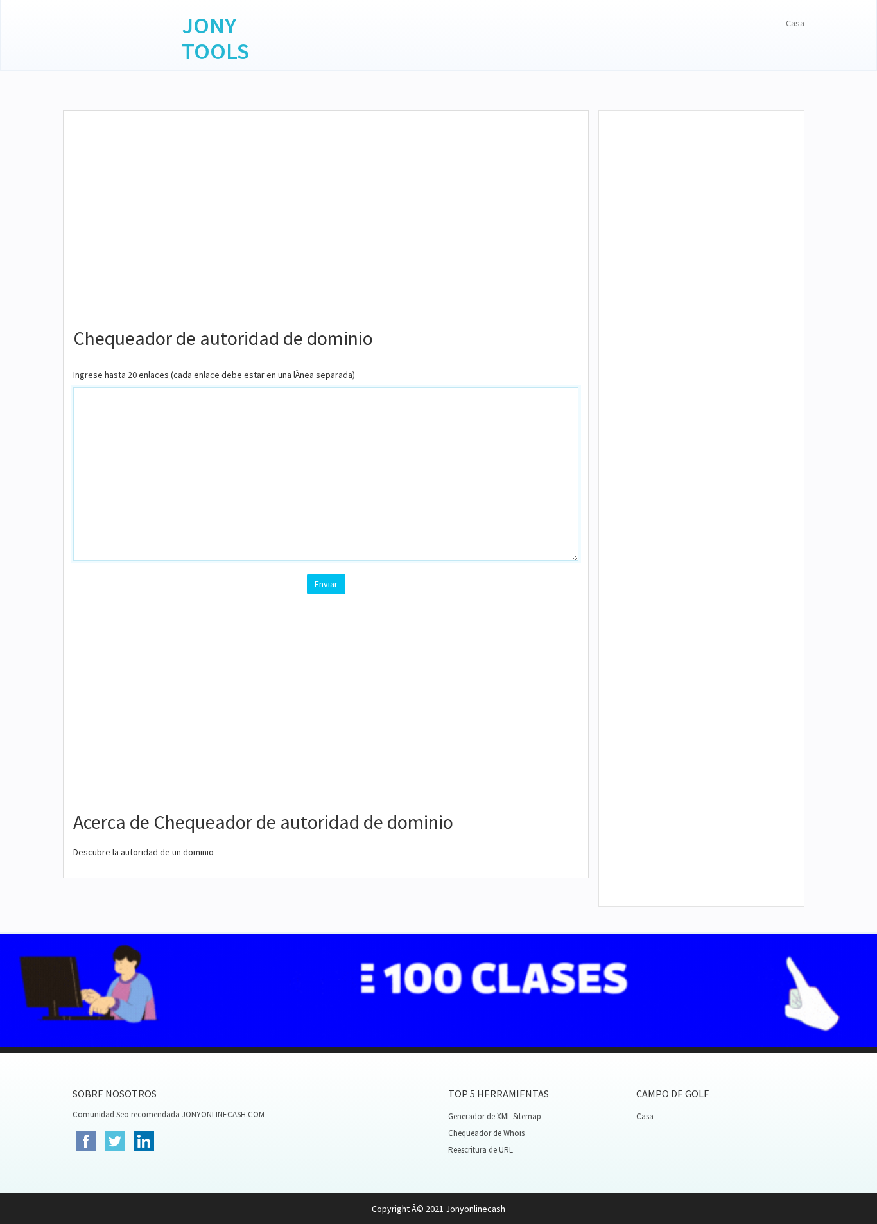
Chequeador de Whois (486, 1133)
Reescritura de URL (480, 1149)
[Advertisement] (325, 213)
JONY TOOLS (215, 38)
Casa (795, 23)
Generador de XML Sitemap (494, 1116)
